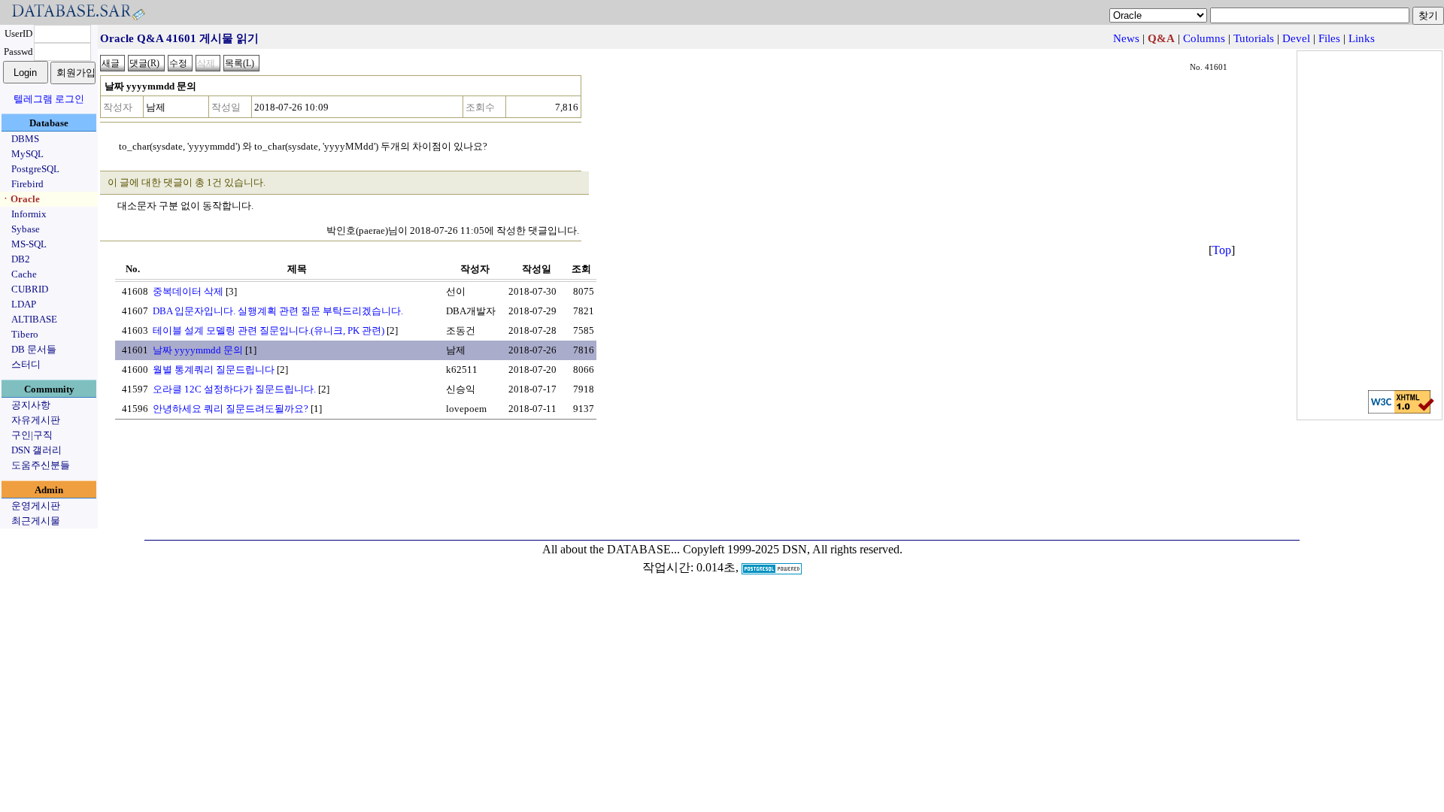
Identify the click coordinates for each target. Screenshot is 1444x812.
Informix (29, 214)
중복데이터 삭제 (188, 291)
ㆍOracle (20, 199)
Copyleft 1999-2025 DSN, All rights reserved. (792, 549)
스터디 (26, 364)
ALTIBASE (34, 319)
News (1126, 38)
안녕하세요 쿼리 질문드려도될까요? (230, 408)
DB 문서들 (33, 349)
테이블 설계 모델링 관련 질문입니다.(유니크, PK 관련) (268, 330)
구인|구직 (32, 435)
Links (1361, 38)
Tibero (24, 334)
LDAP (23, 304)
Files (1329, 38)
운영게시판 (35, 505)
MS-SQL (29, 244)
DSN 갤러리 (36, 450)
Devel (1296, 38)
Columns (1204, 38)
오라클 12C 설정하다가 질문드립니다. (234, 389)
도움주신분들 (40, 465)
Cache (24, 274)
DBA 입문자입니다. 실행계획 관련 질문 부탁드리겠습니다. (278, 311)
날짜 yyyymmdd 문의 (198, 350)
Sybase (25, 229)
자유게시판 (35, 420)
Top (1221, 250)
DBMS (25, 138)
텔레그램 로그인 (49, 99)
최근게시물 (35, 520)
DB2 (20, 259)
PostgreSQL (35, 168)
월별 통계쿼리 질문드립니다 (214, 369)
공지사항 (30, 405)
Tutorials (1253, 38)
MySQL (27, 153)
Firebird (27, 183)
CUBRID (29, 289)
